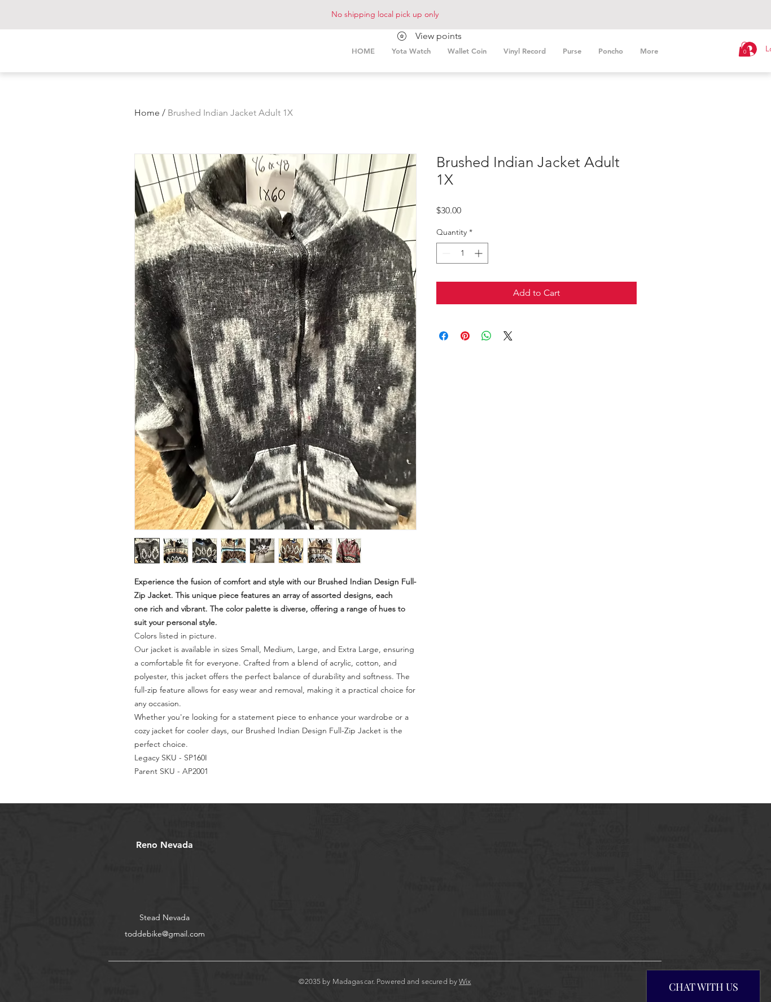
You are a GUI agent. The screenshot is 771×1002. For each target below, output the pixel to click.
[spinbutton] (462, 253)
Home (147, 112)
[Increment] (479, 253)
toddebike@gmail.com (165, 934)
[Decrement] (445, 253)
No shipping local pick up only (385, 14)
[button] (744, 49)
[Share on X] (508, 336)
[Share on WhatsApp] (486, 336)
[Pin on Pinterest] (465, 336)
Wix (465, 981)
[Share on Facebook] (443, 336)
